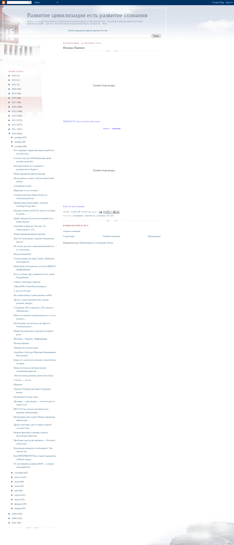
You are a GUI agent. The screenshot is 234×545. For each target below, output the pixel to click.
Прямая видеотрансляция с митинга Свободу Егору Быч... (31, 204)
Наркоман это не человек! (26, 190)
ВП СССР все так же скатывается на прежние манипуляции (31, 410)
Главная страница (111, 236)
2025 (14, 75)
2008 (14, 518)
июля (17, 481)
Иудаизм (18, 384)
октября (19, 146)
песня (110, 215)
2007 (14, 522)
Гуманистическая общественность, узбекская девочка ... (31, 196)
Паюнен (101, 215)
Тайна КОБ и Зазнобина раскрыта (30, 286)
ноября (18, 141)
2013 (14, 120)
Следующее (69, 236)
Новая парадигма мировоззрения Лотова (87, 30)
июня (17, 486)
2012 (14, 124)
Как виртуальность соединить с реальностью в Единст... (29, 167)
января (18, 508)
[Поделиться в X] (111, 212)
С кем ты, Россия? (22, 290)
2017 (14, 102)
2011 (14, 129)
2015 (14, 111)
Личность (90, 215)
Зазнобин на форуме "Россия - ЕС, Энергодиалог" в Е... (30, 227)
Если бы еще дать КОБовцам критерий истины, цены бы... (32, 159)
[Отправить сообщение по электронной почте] (100, 212)
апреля (18, 494)
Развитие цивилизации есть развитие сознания (87, 15)
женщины (78, 215)
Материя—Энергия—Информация (30, 338)
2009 (14, 513)
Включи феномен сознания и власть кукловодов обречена (31, 434)
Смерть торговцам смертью (27, 281)
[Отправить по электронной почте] (105, 212)
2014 (14, 115)
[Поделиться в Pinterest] (118, 212)
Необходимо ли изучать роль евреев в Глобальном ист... (32, 325)
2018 (14, 97)
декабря (19, 137)
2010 (14, 133)
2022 (14, 80)
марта (18, 499)
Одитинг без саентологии (26, 347)
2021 (14, 84)
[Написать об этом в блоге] (108, 212)
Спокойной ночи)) (22, 185)
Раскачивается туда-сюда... (26, 396)
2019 (14, 93)
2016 (14, 106)
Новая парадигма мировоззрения (29, 173)
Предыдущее (154, 236)
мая (17, 490)
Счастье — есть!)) (22, 379)
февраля (19, 503)
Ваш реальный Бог (23, 254)
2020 (14, 88)
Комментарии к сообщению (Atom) (96, 242)
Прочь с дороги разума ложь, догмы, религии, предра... (31, 301)
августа (18, 477)
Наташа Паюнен (21, 343)
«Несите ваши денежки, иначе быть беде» (34, 375)
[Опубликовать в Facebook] (114, 212)
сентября (19, 472)
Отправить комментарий (71, 231)
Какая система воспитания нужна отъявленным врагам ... (30, 369)
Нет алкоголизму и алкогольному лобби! (33, 295)
